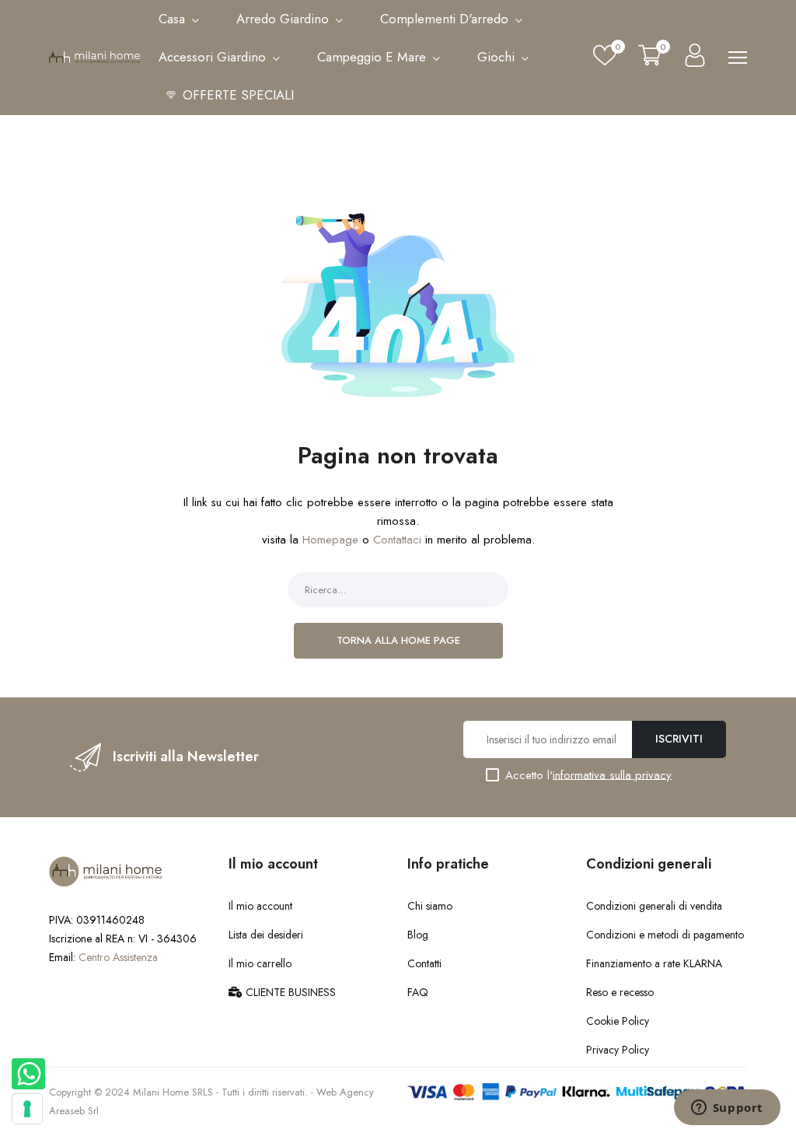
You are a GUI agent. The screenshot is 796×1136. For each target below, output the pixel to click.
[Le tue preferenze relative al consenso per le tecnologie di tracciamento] (27, 1109)
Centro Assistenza (118, 957)
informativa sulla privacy (612, 774)
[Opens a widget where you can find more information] (726, 1108)
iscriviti (679, 738)
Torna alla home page (398, 640)
